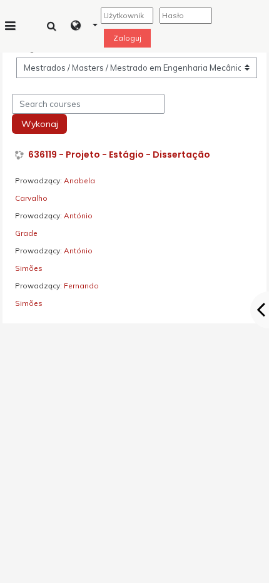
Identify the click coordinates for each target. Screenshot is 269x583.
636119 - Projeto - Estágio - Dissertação (119, 155)
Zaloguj (127, 38)
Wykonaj (39, 123)
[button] (84, 26)
